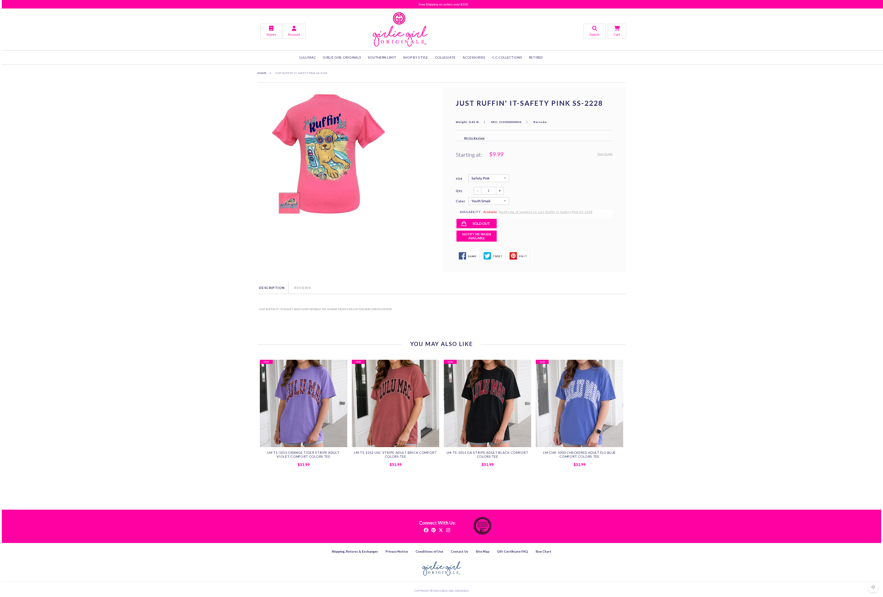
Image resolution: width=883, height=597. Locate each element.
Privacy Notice (397, 551)
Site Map (482, 551)
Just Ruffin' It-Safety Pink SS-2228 (301, 73)
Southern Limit (382, 57)
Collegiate (445, 57)
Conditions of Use (429, 551)
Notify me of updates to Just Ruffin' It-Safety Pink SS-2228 (545, 212)
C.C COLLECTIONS (507, 57)
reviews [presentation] (302, 288)
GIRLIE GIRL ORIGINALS (342, 57)
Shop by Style (415, 57)
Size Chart (543, 551)
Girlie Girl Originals (454, 590)
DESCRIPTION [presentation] (272, 288)
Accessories (474, 57)
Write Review (474, 138)
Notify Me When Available (476, 236)
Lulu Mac (308, 57)
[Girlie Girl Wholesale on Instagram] (448, 530)
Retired (536, 57)
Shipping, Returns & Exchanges (355, 551)
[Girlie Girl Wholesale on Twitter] (440, 530)
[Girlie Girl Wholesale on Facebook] (426, 530)
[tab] (273, 288)
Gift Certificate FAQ (512, 551)
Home (262, 73)
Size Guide (605, 154)
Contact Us (459, 551)
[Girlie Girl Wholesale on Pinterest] (433, 530)
